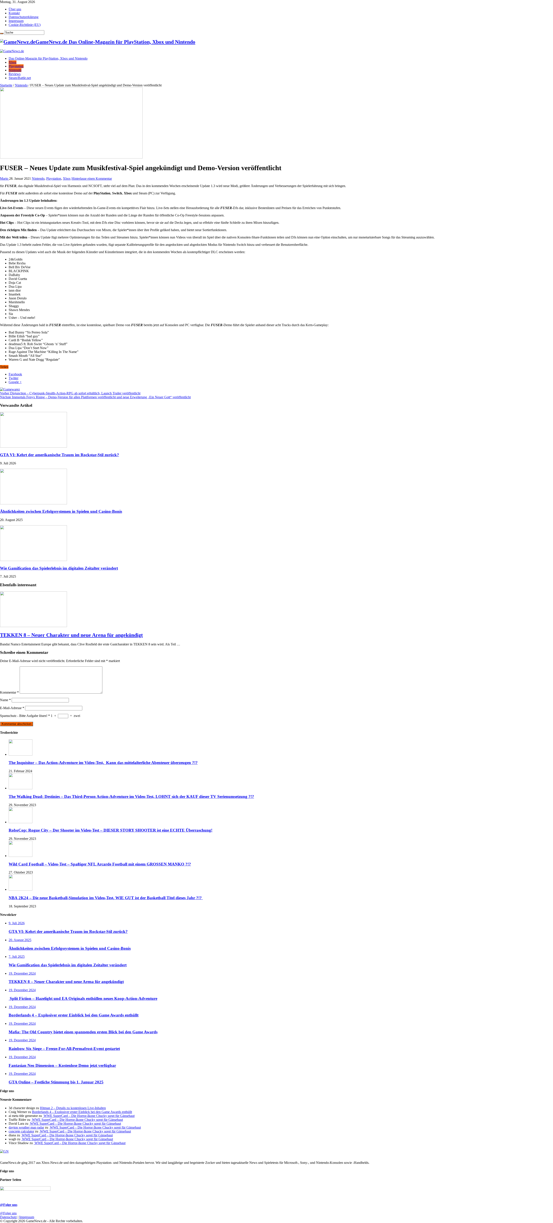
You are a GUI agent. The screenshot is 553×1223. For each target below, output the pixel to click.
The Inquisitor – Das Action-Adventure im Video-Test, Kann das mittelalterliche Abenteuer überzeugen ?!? (103, 762)
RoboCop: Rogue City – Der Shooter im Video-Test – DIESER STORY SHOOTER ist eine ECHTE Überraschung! (110, 830)
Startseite (6, 85)
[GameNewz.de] (12, 51)
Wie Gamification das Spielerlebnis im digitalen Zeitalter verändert (59, 568)
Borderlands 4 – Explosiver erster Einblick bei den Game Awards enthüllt (82, 1112)
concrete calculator (21, 1131)
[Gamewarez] (10, 389)
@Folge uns (8, 1205)
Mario (4, 178)
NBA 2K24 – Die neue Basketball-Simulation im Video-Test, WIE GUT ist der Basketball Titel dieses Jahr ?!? (106, 898)
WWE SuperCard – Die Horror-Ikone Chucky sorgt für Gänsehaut (89, 1116)
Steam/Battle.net (20, 78)
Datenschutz (8, 1217)
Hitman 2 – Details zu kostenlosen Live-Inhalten (73, 1108)
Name (5, 700)
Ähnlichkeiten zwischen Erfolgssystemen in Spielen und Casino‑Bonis (61, 511)
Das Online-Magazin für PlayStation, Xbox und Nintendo (48, 58)
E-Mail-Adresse (12, 708)
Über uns (15, 9)
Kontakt (14, 13)
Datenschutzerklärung (23, 17)
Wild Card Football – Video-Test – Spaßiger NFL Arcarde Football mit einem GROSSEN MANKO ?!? (100, 864)
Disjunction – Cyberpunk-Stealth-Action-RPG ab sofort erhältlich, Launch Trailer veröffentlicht (70, 393)
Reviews (15, 74)
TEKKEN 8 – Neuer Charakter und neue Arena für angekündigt (71, 635)
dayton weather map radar (26, 1127)
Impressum (16, 21)
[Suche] (1, 33)
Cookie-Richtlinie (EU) (25, 25)
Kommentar (9, 692)
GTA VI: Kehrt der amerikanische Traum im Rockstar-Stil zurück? (59, 455)
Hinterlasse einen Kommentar (92, 178)
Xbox (12, 62)
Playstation (16, 66)
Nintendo (15, 70)
